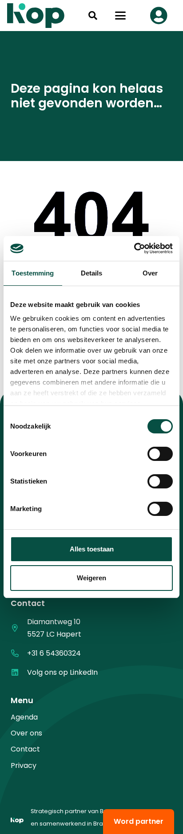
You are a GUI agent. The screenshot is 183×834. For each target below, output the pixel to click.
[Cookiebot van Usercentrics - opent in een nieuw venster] (134, 248)
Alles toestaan (92, 549)
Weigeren (91, 578)
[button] (93, 15)
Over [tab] (150, 273)
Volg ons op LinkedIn (62, 672)
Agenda (24, 717)
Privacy (23, 765)
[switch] (160, 454)
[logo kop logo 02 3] (36, 15)
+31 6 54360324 (54, 653)
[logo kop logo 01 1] (17, 824)
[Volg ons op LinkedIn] (19, 672)
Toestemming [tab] (33, 273)
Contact (25, 749)
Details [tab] (92, 273)
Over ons (26, 733)
